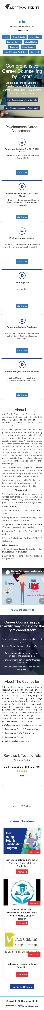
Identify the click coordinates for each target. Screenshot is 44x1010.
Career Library (34, 37)
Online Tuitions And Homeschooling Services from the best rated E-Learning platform (22, 914)
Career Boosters (28, 47)
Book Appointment (14, 42)
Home (6, 37)
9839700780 (23, 30)
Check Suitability (19, 37)
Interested (34, 851)
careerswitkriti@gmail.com (23, 26)
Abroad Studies (31, 42)
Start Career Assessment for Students (22, 100)
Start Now (22, 172)
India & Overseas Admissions (15, 52)
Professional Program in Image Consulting (22, 965)
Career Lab (35, 52)
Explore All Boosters (22, 987)
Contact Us (14, 47)
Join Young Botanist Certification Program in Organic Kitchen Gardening (22, 862)
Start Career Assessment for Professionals (22, 108)
